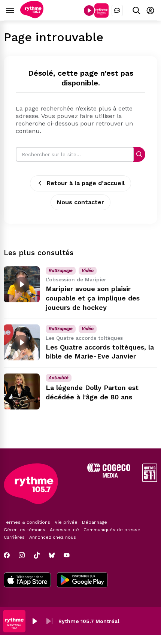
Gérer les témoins (24, 529)
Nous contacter (80, 202)
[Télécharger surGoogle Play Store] (82, 580)
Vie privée (66, 522)
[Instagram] (22, 555)
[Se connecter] (150, 10)
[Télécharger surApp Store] (27, 580)
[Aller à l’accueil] (31, 16)
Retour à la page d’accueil (86, 183)
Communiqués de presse (111, 529)
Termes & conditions (27, 522)
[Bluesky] (52, 555)
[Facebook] (7, 555)
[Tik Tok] (37, 555)
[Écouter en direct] (89, 10)
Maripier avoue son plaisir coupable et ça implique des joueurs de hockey (93, 298)
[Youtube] (67, 555)
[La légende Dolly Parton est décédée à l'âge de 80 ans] (22, 391)
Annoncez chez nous (52, 537)
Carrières (14, 537)
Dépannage (94, 522)
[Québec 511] (149, 480)
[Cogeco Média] (108, 475)
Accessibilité (64, 529)
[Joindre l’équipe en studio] (117, 10)
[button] (34, 621)
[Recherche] (139, 154)
